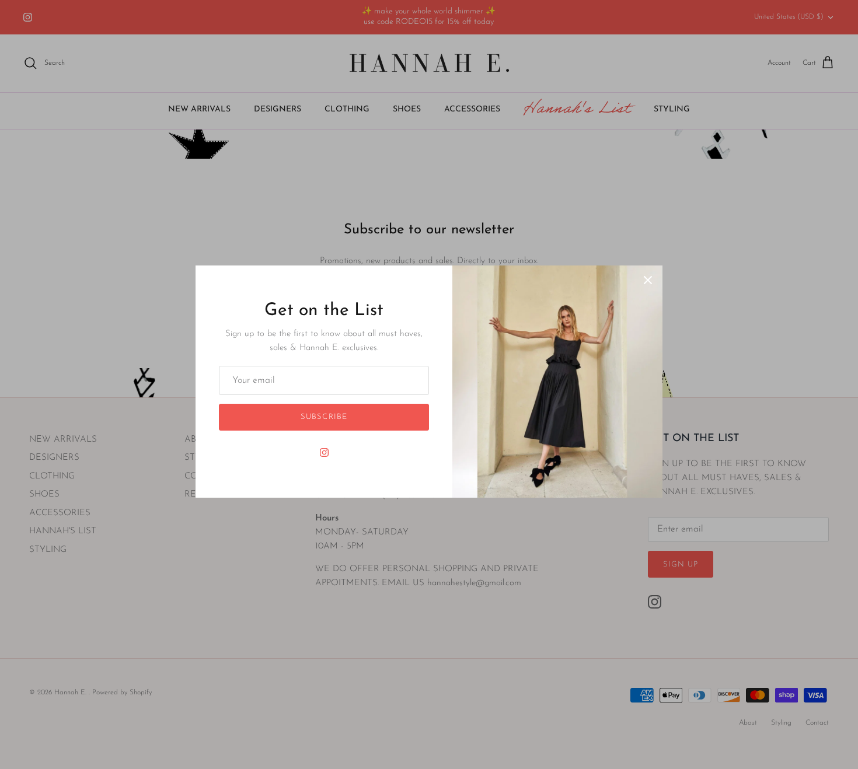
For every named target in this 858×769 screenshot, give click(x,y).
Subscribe (324, 417)
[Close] (648, 280)
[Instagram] (324, 452)
